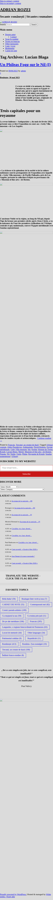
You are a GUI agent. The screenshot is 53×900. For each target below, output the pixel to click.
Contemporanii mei (40, 604)
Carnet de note (11, 51)
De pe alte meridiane (13, 621)
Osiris (18, 454)
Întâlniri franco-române (13, 655)
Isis (29, 449)
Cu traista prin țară (36, 616)
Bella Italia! (9, 599)
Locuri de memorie (12, 633)
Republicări (34, 638)
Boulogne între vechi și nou (34, 599)
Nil (8, 454)
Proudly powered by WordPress (13, 894)
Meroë (21, 452)
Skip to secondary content (10, 3)
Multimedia (9, 48)
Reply (15, 456)
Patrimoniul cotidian (11, 638)
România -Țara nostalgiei (34, 644)
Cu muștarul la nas (11, 616)
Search (3, 24)
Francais (11, 445)
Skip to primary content (9, 1)
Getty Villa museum (19, 449)
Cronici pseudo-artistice (14, 610)
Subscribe (26, 474)
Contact (13, 37)
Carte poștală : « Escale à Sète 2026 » (25, 549)
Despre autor (10, 34)
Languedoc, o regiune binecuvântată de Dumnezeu (24, 627)
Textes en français (12, 41)
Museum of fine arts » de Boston (38, 452)
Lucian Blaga (11, 452)
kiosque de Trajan (45, 449)
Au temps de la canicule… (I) (22, 515)
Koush (2, 452)
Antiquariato (28, 447)
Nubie (12, 454)
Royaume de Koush (36, 454)
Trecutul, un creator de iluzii (27, 445)
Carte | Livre (10, 46)
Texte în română (11, 39)
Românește (9, 644)
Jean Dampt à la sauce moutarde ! (23, 556)
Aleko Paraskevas (14, 447)
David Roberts (40, 447)
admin (23, 71)
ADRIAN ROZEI (15, 9)
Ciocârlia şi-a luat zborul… (22, 529)
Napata (3, 454)
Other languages (11, 44)
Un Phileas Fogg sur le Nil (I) (25, 64)
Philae (24, 454)
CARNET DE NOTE (13, 604)
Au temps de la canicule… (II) (22, 501)
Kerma (34, 449)
